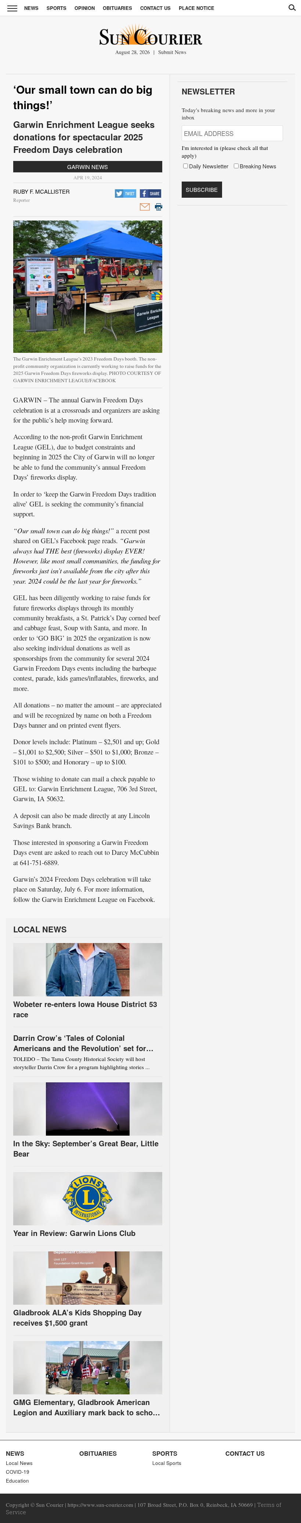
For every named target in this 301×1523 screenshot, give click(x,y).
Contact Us (155, 7)
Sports (56, 7)
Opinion (85, 7)
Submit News (172, 52)
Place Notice (196, 7)
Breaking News (258, 166)
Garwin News (87, 167)
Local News (19, 1462)
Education (17, 1480)
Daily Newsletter (208, 166)
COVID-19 (17, 1471)
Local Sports (166, 1462)
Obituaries (117, 7)
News (31, 7)
